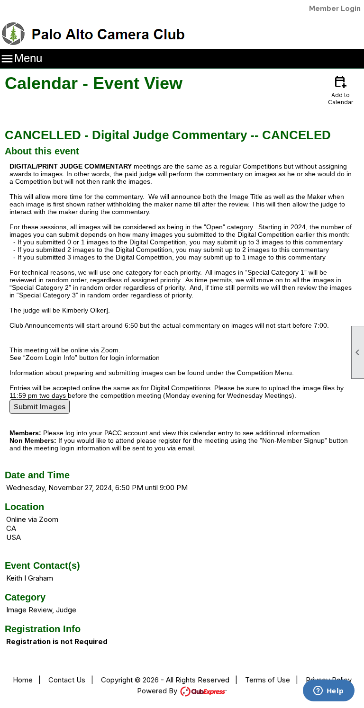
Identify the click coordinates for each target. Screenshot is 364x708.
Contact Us (66, 679)
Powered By (158, 690)
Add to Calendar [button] (340, 90)
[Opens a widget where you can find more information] (328, 691)
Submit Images (39, 406)
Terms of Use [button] (267, 679)
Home (23, 679)
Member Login (335, 8)
